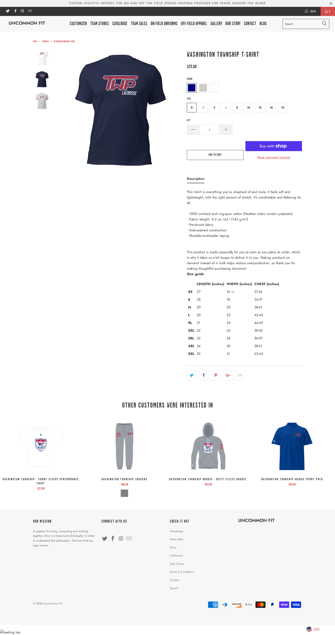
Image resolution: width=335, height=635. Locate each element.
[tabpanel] (244, 274)
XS (192, 107)
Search (174, 588)
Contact (174, 580)
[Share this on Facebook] (204, 375)
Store (173, 547)
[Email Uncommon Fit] (30, 11)
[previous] (65, 111)
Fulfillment (176, 555)
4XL (271, 107)
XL (237, 107)
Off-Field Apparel (194, 23)
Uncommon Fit (27, 23)
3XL (260, 107)
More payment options (273, 157)
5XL (282, 107)
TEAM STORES (99, 23)
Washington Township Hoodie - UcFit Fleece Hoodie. (208, 446)
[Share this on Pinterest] (216, 375)
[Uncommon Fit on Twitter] (8, 11)
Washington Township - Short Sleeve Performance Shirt (41, 446)
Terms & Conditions (182, 572)
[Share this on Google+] (228, 375)
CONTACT (250, 23)
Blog (263, 23)
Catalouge (119, 23)
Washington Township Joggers (124, 446)
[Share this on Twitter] (192, 375)
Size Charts (177, 564)
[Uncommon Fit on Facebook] (15, 11)
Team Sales (139, 23)
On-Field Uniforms (164, 23)
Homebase (176, 531)
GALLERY (216, 23)
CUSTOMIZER (78, 23)
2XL (248, 107)
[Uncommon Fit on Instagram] (22, 11)
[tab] (195, 179)
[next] (176, 111)
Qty (188, 120)
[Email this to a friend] (240, 375)
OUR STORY (232, 23)
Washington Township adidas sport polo (292, 446)
